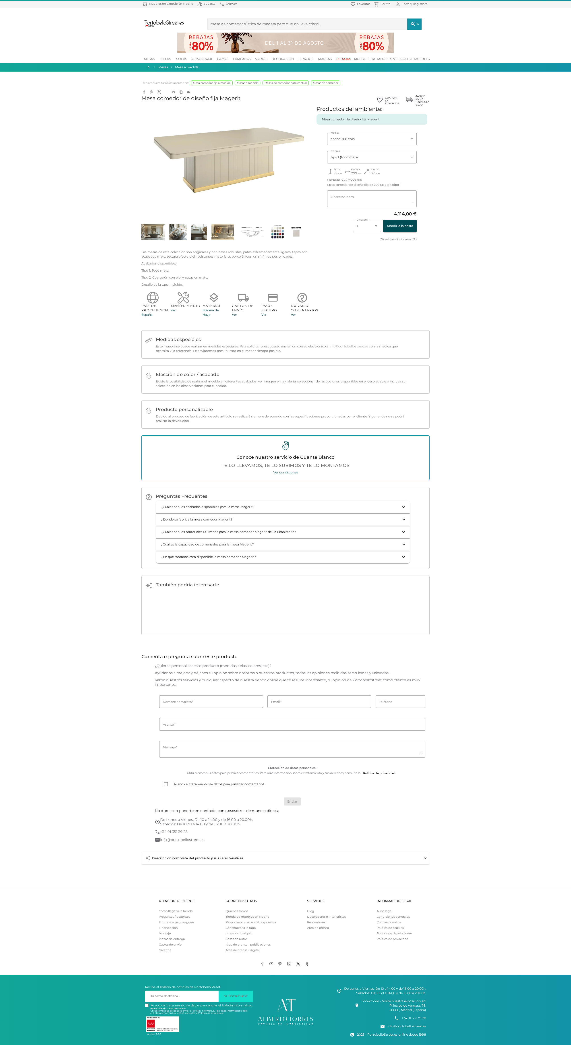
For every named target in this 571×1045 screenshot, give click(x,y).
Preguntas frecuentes (174, 916)
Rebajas (343, 59)
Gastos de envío (170, 944)
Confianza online (389, 922)
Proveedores (316, 922)
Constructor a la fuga (241, 927)
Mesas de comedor (325, 83)
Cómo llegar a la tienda (176, 911)
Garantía (165, 950)
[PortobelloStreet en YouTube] (272, 964)
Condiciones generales (393, 916)
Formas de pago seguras (176, 922)
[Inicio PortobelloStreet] (162, 26)
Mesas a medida (247, 83)
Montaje (165, 933)
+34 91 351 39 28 (174, 832)
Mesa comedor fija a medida (212, 83)
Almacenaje (202, 59)
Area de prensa (318, 927)
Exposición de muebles (409, 59)
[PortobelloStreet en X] (298, 964)
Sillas (165, 59)
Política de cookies (390, 927)
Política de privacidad (392, 939)
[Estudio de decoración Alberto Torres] (285, 1025)
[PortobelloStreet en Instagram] (290, 964)
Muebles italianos (370, 59)
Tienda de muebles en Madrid (247, 916)
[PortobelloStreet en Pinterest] (281, 964)
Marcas (325, 59)
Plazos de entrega (172, 939)
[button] (283, 507)
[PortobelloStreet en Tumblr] (307, 964)
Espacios (306, 59)
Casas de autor (236, 939)
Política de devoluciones (394, 933)
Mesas (149, 59)
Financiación (168, 927)
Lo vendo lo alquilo (239, 933)
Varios (261, 59)
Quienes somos (237, 911)
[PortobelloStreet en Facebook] (263, 964)
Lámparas (242, 59)
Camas (223, 59)
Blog (310, 911)
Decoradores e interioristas (326, 916)
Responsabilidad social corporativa (251, 922)
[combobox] (372, 139)
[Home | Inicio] (148, 67)
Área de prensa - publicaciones (248, 944)
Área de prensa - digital (243, 950)
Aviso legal (384, 911)
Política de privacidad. (210, 1013)
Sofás (181, 59)
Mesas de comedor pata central (286, 83)
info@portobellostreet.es (348, 346)
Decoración (282, 59)
